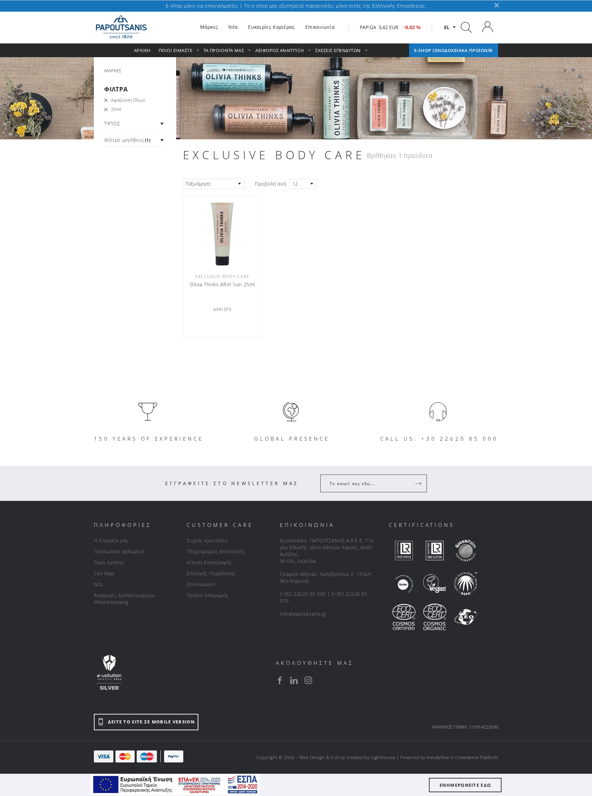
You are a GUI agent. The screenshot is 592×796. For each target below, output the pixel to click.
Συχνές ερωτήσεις (207, 540)
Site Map (104, 573)
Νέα (98, 584)
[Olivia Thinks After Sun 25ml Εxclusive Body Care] (222, 233)
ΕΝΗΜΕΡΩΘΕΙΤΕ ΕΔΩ (465, 785)
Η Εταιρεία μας (111, 540)
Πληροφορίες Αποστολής (216, 551)
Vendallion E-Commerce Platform (462, 757)
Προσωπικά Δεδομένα (119, 551)
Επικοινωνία (201, 584)
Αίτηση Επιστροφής (209, 562)
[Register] (419, 483)
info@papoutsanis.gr (303, 613)
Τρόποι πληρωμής (207, 595)
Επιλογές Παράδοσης (211, 573)
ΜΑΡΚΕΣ (112, 70)
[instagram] (308, 680)
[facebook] (279, 680)
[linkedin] (294, 680)
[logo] (121, 27)
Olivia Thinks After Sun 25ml (222, 284)
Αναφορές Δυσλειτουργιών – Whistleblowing (126, 598)
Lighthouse (383, 757)
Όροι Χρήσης (109, 562)
